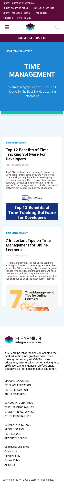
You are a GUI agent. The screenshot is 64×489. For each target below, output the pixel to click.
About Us (9, 464)
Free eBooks (41, 13)
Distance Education (17, 385)
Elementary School (17, 424)
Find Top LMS (24, 17)
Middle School (14, 429)
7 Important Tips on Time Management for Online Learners (28, 245)
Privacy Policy (12, 455)
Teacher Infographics (19, 407)
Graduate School (16, 438)
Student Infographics (19, 411)
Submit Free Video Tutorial (16, 13)
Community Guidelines (16, 446)
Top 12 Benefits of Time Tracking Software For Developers (27, 154)
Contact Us (10, 451)
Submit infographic (32, 38)
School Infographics (18, 402)
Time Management (17, 143)
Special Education (16, 380)
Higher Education (16, 389)
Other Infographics (17, 416)
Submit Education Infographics (19, 3)
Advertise (8, 17)
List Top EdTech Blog (43, 8)
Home (9, 51)
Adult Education (15, 394)
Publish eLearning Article (15, 8)
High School (12, 433)
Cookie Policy (12, 460)
